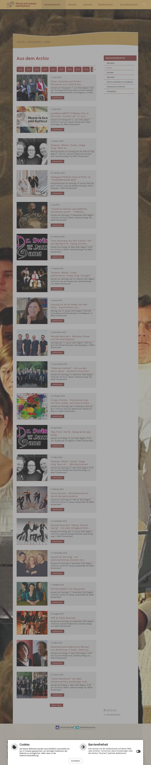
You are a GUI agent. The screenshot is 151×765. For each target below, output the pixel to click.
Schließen (75, 760)
